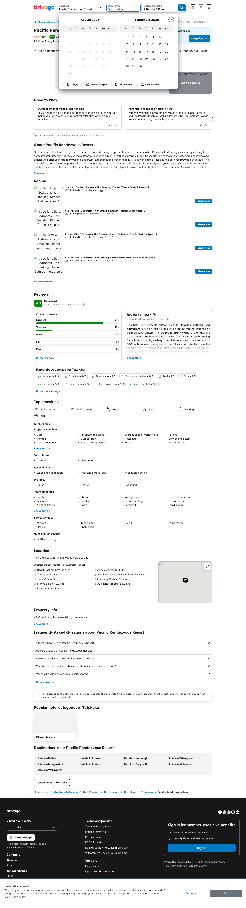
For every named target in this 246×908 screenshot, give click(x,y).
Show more (41, 173)
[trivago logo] (44, 8)
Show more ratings (48, 391)
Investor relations (17, 870)
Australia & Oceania (66, 792)
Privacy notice (93, 837)
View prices (204, 201)
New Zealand (91, 792)
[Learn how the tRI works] (83, 304)
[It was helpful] (110, 125)
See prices (197, 38)
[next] (171, 19)
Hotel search (42, 792)
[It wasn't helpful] (115, 125)
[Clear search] (100, 7)
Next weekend (152, 84)
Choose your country (19, 820)
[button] (190, 59)
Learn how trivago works (100, 871)
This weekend (126, 84)
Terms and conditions (98, 826)
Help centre (92, 866)
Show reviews (45, 357)
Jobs (9, 865)
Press (10, 875)
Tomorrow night (98, 84)
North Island (111, 792)
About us (12, 860)
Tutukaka (147, 792)
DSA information (94, 842)
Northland (130, 792)
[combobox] (81, 9)
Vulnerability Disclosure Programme (106, 852)
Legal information (95, 831)
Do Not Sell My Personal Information (106, 847)
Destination (65, 5)
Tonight (74, 84)
